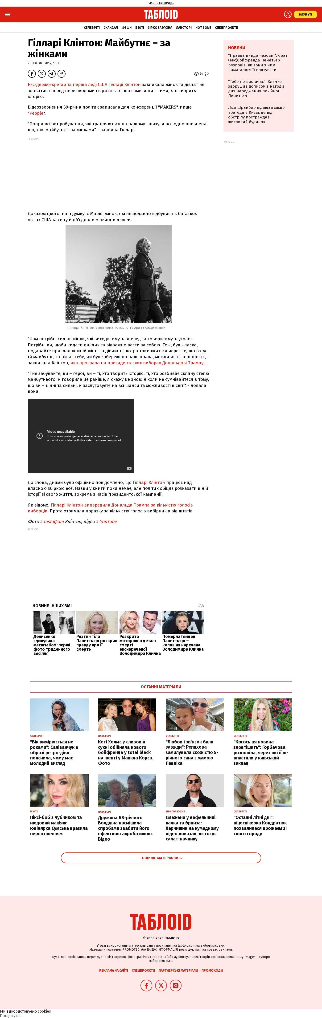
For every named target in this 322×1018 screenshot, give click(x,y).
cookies (44, 1011)
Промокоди (212, 971)
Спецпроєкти (226, 28)
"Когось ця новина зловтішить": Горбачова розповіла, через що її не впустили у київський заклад (261, 752)
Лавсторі (184, 28)
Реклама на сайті (113, 971)
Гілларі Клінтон (149, 482)
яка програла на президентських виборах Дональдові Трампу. (137, 362)
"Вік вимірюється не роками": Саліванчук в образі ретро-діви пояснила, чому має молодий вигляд (54, 752)
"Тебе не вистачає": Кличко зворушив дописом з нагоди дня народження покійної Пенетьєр (256, 88)
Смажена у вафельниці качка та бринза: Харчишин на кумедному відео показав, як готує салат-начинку (192, 828)
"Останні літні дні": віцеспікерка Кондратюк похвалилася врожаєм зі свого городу (260, 825)
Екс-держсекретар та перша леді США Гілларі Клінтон (84, 84)
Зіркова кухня (160, 28)
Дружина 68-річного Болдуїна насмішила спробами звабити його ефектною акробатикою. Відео (125, 828)
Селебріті (92, 28)
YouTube (108, 521)
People (36, 113)
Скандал (110, 28)
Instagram (53, 521)
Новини (236, 47)
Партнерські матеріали (178, 971)
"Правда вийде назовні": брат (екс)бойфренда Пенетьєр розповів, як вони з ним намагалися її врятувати (258, 62)
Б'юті (139, 28)
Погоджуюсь (11, 1016)
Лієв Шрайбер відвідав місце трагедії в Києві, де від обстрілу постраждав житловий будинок (256, 114)
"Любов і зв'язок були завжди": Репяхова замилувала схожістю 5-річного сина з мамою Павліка (192, 752)
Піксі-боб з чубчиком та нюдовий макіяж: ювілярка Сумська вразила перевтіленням (59, 825)
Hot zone (203, 28)
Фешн (127, 28)
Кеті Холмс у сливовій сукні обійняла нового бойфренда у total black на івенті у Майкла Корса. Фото (125, 752)
